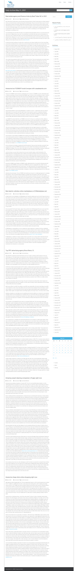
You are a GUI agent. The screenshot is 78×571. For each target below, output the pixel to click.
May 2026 (56, 56)
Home (60, 2)
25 (56, 352)
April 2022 (56, 177)
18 (56, 350)
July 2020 (56, 228)
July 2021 (56, 199)
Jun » (56, 358)
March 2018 (57, 295)
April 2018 (56, 292)
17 (53, 350)
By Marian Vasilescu (25, 19)
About (65, 2)
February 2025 (57, 93)
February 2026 (57, 63)
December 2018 (58, 275)
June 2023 (57, 142)
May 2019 (56, 263)
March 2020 (57, 238)
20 (62, 350)
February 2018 (57, 297)
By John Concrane (25, 91)
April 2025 (56, 88)
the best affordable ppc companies (27, 317)
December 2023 (58, 127)
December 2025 (58, 68)
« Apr (53, 358)
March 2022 (57, 179)
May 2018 (56, 290)
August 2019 (57, 256)
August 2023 (57, 137)
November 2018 (58, 278)
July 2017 (56, 315)
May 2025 (56, 86)
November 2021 (58, 189)
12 (59, 347)
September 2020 (58, 224)
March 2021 (57, 209)
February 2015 (57, 327)
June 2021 (57, 201)
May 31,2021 (9, 19)
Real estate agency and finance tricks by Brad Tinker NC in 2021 (26, 16)
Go (71, 10)
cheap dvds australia (13, 529)
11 (56, 347)
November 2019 (58, 248)
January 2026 (57, 66)
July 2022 (56, 169)
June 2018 (57, 288)
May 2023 (56, 145)
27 (62, 352)
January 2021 (57, 214)
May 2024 (56, 115)
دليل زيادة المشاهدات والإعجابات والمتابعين (63, 39)
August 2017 (57, 312)
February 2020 (57, 241)
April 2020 (56, 236)
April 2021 (56, 206)
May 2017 (56, 317)
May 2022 (56, 174)
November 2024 (58, 100)
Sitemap (56, 367)
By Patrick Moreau (25, 253)
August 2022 (57, 167)
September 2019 (58, 253)
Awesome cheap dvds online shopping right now (21, 477)
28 (65, 352)
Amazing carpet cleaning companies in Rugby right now (24, 378)
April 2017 (56, 320)
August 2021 (57, 196)
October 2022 (57, 162)
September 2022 (58, 164)
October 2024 (57, 103)
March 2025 (57, 90)
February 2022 (57, 182)
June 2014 (57, 332)
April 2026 (56, 58)
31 (53, 354)
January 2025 (57, 95)
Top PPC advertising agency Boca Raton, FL (20, 250)
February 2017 (57, 322)
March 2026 (57, 61)
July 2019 (56, 258)
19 (59, 350)
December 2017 (58, 302)
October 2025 (57, 73)
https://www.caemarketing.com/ (23, 356)
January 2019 (57, 273)
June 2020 (57, 231)
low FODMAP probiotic (13, 170)
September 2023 (58, 135)
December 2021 (58, 187)
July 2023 (56, 140)
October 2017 (57, 307)
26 (59, 352)
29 (68, 352)
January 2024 (57, 125)
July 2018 (56, 285)
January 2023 (57, 155)
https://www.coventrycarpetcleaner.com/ (29, 450)
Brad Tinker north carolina (10, 70)
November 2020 (58, 219)
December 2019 (58, 246)
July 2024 (56, 110)
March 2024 (57, 120)
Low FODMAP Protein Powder (21, 142)
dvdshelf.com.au (9, 557)
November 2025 (58, 71)
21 (65, 350)
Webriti (21, 569)
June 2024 (57, 113)
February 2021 (57, 211)
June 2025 (57, 83)
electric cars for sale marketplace (36, 234)
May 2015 (56, 325)
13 (62, 347)
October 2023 (57, 132)
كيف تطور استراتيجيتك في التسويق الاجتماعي (63, 37)
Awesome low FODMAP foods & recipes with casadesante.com (26, 88)
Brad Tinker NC (26, 39)
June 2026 (57, 54)
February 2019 (57, 270)
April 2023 (56, 147)
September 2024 (58, 105)
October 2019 (57, 251)
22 (68, 350)
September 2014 (58, 329)
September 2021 (58, 194)
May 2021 (56, 204)
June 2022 (57, 172)
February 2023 (57, 152)
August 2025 (57, 78)
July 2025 (56, 81)
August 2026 (57, 49)
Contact (69, 2)
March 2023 (57, 150)
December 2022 (58, 157)
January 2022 (57, 184)
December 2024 (58, 98)
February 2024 (57, 123)
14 (65, 347)
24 (53, 352)
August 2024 (57, 108)
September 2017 (58, 310)
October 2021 (57, 191)
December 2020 (58, 216)
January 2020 (57, 243)
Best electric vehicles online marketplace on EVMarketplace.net (26, 191)
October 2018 (57, 280)
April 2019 (56, 265)
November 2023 (58, 130)
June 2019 (57, 260)
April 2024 (56, 118)
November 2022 (58, 159)
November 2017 (58, 305)
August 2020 (57, 226)
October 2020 (57, 221)
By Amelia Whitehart (25, 380)
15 (68, 347)
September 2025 (58, 76)
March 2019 (57, 268)
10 (53, 347)
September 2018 (58, 283)
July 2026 (56, 51)
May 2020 (56, 233)
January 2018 (57, 300)
